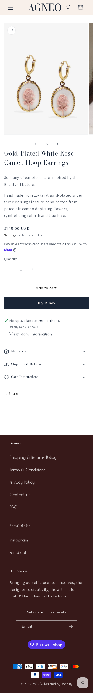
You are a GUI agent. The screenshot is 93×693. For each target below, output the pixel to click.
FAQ (14, 506)
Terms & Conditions (27, 469)
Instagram (19, 539)
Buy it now (46, 302)
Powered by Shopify (58, 684)
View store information (30, 333)
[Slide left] (35, 144)
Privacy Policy (22, 482)
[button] (10, 7)
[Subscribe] (71, 626)
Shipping (9, 235)
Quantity (10, 259)
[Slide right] (57, 144)
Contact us (20, 494)
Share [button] (13, 393)
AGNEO (38, 684)
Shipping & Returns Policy (33, 457)
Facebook (18, 552)
